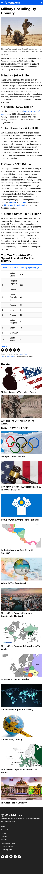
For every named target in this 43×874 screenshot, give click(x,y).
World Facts (23, 354)
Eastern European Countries (15, 679)
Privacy (3, 833)
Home (3, 826)
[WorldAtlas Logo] (13, 2)
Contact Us (4, 830)
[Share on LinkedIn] (18, 350)
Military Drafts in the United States (18, 392)
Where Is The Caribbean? (13, 583)
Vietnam (12, 202)
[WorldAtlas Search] (41, 2)
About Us (4, 840)
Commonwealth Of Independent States (20, 520)
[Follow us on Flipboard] (2, 856)
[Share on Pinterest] (14, 350)
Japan (23, 202)
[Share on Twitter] (10, 350)
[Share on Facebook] (6, 350)
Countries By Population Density (17, 709)
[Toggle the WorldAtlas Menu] (2, 2)
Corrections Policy (7, 846)
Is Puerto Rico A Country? (14, 803)
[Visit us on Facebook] (6, 856)
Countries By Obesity (11, 739)
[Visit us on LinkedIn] (19, 856)
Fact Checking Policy (8, 843)
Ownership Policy (6, 849)
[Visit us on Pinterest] (15, 856)
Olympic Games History (13, 456)
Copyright (4, 836)
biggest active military (14, 205)
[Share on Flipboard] (2, 350)
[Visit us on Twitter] (11, 856)
